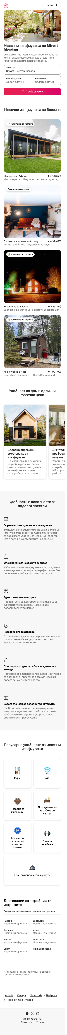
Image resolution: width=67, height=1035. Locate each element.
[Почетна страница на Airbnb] (6, 5)
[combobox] (32, 71)
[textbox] (18, 82)
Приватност (27, 1022)
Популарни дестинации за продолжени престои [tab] (29, 911)
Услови (40, 1022)
